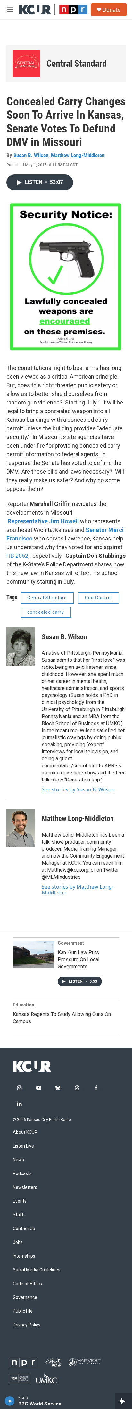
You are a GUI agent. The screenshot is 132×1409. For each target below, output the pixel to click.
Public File (23, 1311)
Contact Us (24, 1228)
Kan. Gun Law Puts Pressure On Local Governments (78, 959)
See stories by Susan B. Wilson (78, 789)
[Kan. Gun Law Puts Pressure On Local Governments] (33, 954)
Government (71, 943)
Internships (24, 1256)
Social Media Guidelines (36, 1270)
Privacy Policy (26, 1325)
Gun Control (98, 597)
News (18, 1159)
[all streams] (123, 1401)
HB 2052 (17, 555)
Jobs (18, 1242)
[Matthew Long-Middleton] (20, 828)
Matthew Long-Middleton (77, 155)
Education (23, 1004)
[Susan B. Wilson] (20, 646)
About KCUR (25, 1132)
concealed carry (45, 612)
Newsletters (25, 1187)
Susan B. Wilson (30, 155)
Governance (25, 1297)
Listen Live (23, 1146)
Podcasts (22, 1173)
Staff (18, 1215)
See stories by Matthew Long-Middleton (77, 889)
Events (20, 1201)
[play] (10, 1401)
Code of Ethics (27, 1283)
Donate (111, 9)
